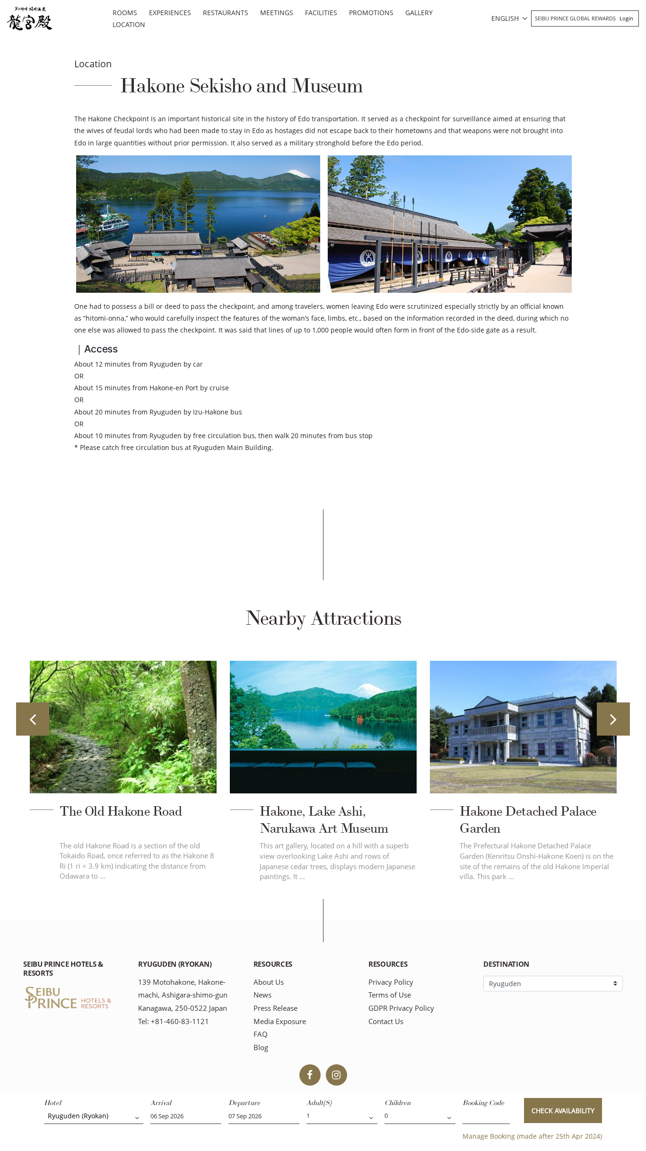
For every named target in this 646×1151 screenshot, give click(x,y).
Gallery (419, 12)
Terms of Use (389, 995)
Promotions (371, 12)
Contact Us (385, 1021)
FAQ (260, 1034)
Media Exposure (279, 1021)
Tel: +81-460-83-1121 (173, 1021)
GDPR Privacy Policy (401, 1008)
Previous (32, 719)
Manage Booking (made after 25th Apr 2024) (532, 1136)
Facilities (321, 12)
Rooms (125, 12)
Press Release (275, 1008)
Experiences (170, 12)
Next (613, 719)
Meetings (276, 12)
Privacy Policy (390, 982)
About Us (268, 982)
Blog (260, 1047)
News (262, 995)
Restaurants (225, 12)
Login (626, 18)
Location (129, 24)
